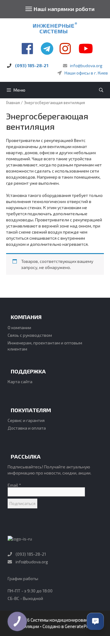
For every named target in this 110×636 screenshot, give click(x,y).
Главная (13, 102)
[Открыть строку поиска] (101, 90)
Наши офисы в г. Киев (86, 72)
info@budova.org (86, 65)
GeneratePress (80, 626)
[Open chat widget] (95, 621)
